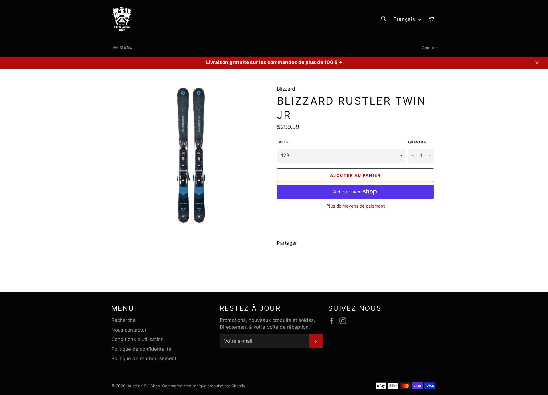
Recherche (123, 320)
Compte (429, 47)
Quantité (417, 142)
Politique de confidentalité (141, 349)
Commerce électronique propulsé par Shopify (203, 386)
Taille (282, 142)
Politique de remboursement (143, 358)
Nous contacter (128, 330)
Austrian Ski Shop (144, 386)
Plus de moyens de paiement (355, 206)
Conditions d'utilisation (137, 339)
